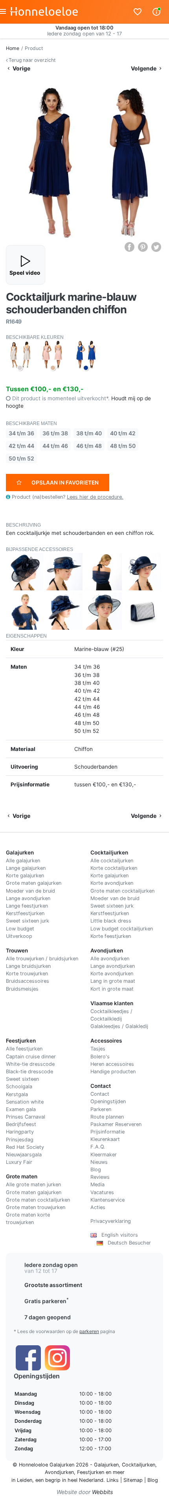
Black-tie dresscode (29, 1071)
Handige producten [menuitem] (113, 1071)
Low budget (20, 929)
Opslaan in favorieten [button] (65, 482)
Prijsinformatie (107, 1132)
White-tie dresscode (30, 1064)
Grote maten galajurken (33, 883)
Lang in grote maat (112, 981)
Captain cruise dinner (31, 1057)
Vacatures (102, 1192)
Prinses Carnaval (25, 1117)
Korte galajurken (25, 875)
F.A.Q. (97, 1147)
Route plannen (107, 1117)
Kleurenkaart (105, 1139)
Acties (97, 1207)
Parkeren (100, 1109)
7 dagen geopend (47, 1317)
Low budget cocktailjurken (121, 929)
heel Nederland (85, 1480)
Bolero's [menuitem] (100, 1057)
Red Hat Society (25, 1147)
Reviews (100, 1177)
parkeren (89, 1331)
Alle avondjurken (109, 959)
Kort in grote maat (112, 989)
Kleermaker (103, 1155)
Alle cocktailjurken (111, 861)
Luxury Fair (19, 1162)
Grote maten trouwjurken (35, 1207)
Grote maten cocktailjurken (122, 891)
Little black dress (110, 921)
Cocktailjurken (138, 1465)
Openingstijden (108, 1101)
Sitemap (133, 1480)
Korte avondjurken (111, 883)
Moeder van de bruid (30, 891)
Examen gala (21, 1109)
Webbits (102, 1492)
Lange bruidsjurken (28, 966)
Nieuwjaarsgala (24, 1155)
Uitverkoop (19, 936)
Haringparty (20, 1132)
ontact (101, 1094)
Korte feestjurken (110, 936)
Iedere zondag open (51, 1264)
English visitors (117, 1235)
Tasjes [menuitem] (97, 1049)
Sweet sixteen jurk (27, 921)
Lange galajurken (26, 868)
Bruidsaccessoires (27, 981)
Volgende (144, 68)
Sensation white (25, 1102)
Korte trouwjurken (27, 973)
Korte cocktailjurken (113, 868)
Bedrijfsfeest (21, 1124)
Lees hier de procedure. (95, 497)
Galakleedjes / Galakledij (119, 1026)
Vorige (20, 68)
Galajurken (106, 1465)
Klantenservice (107, 1200)
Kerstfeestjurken (25, 913)
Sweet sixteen (22, 1079)
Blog (95, 1169)
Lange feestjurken (27, 906)
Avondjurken (59, 1472)
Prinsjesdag (19, 1140)
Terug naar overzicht (31, 60)
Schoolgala (19, 1086)
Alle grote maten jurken (33, 1184)
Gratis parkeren (46, 1301)
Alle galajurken (23, 861)
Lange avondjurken (28, 898)
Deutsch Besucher (127, 1243)
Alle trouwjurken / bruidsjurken (42, 959)
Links (113, 1480)
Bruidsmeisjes (22, 989)
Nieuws (99, 1162)
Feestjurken (90, 1472)
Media (97, 1184)
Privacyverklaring (110, 1221)
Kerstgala (17, 1094)
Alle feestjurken (24, 1049)
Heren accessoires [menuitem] (112, 1064)
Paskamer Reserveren (115, 1124)
